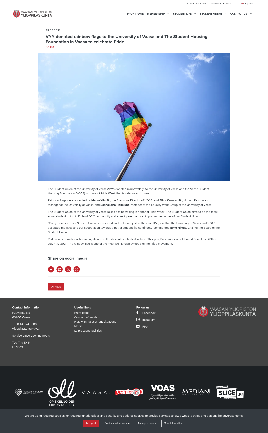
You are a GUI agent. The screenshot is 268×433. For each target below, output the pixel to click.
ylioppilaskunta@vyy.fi (26, 328)
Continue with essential (117, 423)
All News (56, 286)
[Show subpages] (168, 13)
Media (78, 326)
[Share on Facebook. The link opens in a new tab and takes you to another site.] (52, 270)
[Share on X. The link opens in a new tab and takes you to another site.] (69, 270)
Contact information (87, 317)
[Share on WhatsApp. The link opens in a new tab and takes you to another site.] (77, 270)
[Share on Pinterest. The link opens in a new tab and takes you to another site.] (60, 270)
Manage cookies (147, 423)
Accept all (91, 423)
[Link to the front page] (32, 14)
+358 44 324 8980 (24, 324)
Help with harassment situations (95, 321)
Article (50, 47)
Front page (81, 313)
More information (173, 423)
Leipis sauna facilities (88, 330)
